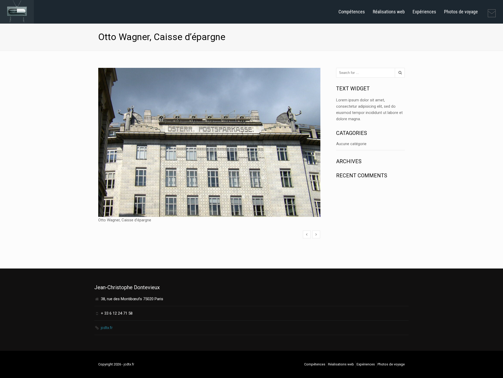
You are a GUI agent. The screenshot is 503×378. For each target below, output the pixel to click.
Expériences (424, 11)
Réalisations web (389, 11)
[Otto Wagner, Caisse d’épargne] (307, 234)
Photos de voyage (461, 11)
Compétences (351, 11)
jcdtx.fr (107, 327)
